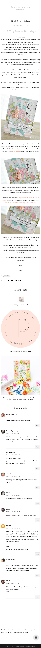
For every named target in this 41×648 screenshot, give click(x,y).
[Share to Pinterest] (15, 280)
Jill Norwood (10, 581)
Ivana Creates (15, 646)
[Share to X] (12, 280)
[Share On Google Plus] (19, 280)
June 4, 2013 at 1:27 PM (12, 583)
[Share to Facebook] (8, 280)
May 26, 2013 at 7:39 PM (13, 562)
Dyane (8, 525)
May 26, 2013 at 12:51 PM (13, 528)
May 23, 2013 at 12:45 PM (13, 417)
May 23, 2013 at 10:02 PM (13, 495)
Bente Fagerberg (12, 431)
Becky (8, 509)
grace (8, 492)
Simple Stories (16, 151)
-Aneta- (9, 474)
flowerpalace (10, 559)
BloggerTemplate (30, 646)
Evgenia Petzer (11, 414)
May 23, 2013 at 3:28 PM (13, 455)
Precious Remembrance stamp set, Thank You (20, 203)
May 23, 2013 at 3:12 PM (12, 433)
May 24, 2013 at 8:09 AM (13, 511)
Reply (37, 425)
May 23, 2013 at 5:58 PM (13, 476)
